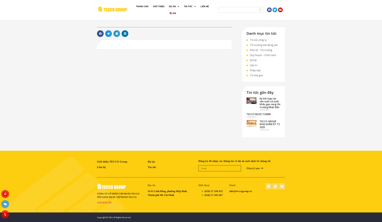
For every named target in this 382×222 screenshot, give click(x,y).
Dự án (172, 6)
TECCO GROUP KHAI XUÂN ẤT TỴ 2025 (270, 124)
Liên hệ (205, 6)
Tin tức (188, 6)
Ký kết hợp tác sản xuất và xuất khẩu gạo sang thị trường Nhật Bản (270, 103)
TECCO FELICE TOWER (259, 114)
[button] (100, 33)
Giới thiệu (158, 6)
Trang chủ (142, 6)
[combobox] (237, 10)
